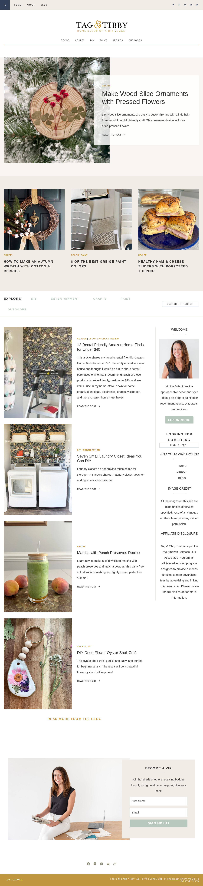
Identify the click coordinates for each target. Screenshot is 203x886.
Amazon (82, 339)
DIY (92, 40)
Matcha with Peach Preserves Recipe (108, 553)
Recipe (142, 255)
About (31, 5)
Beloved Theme (189, 881)
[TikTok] (196, 5)
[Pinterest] (185, 5)
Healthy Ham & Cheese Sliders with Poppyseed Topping (163, 266)
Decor (65, 40)
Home (17, 5)
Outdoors (135, 40)
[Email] (191, 5)
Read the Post (112, 134)
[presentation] (57, 110)
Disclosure (14, 880)
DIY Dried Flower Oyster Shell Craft (107, 652)
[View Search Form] (5, 5)
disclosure (178, 592)
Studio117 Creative (179, 879)
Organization (91, 450)
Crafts (80, 40)
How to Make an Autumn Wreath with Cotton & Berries (28, 266)
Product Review (108, 339)
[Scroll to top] (194, 873)
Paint (103, 40)
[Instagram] (179, 5)
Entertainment (65, 298)
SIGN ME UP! (158, 823)
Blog (44, 5)
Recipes (117, 40)
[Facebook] (173, 5)
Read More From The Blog (75, 719)
